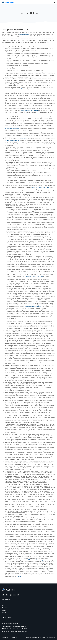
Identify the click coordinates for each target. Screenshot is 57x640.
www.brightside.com (24, 34)
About (3, 605)
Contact (4, 610)
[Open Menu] (54, 2)
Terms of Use (14, 637)
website (19, 576)
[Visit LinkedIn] (14, 595)
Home (3, 603)
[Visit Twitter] (3, 595)
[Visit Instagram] (7, 595)
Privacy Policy (23, 138)
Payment (4, 612)
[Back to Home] (9, 589)
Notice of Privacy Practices (12, 140)
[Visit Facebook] (10, 595)
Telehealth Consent (20, 89)
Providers (4, 607)
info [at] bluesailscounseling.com (29, 110)
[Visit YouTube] (18, 595)
